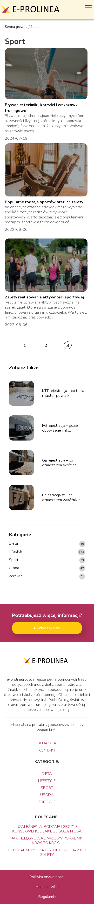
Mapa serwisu (47, 887)
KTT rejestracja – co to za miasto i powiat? (63, 393)
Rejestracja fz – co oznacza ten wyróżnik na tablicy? (62, 498)
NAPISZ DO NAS (47, 628)
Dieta (13, 543)
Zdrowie (16, 576)
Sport (13, 560)
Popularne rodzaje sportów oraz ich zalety (44, 202)
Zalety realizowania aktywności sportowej (44, 297)
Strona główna (16, 26)
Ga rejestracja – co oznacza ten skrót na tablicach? (59, 463)
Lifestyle (16, 551)
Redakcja (47, 743)
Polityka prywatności (46, 877)
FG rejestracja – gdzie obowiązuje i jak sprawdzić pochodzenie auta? (61, 428)
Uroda (14, 568)
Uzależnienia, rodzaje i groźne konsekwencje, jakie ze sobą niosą (47, 829)
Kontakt (47, 750)
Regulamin (47, 896)
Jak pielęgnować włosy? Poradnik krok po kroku (47, 841)
